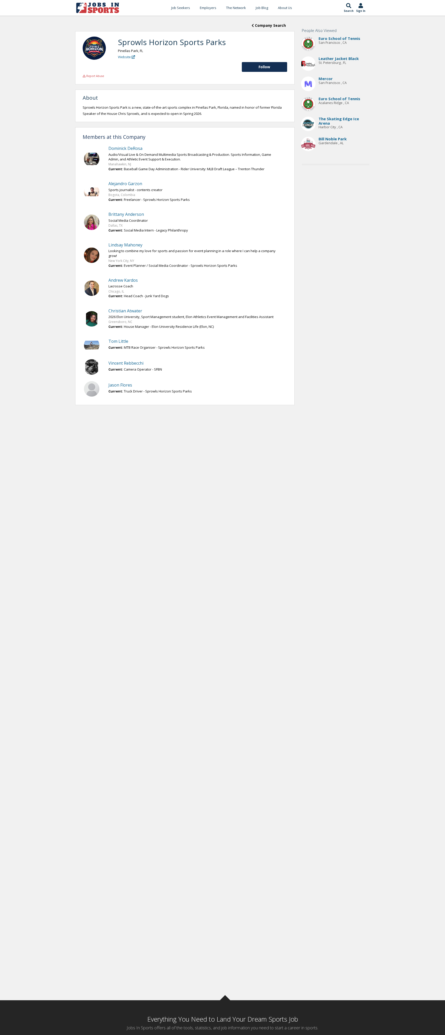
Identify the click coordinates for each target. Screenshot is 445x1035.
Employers (208, 7)
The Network (236, 7)
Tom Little (118, 341)
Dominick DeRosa (125, 148)
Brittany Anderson (126, 214)
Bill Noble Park (333, 139)
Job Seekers (180, 7)
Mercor (326, 78)
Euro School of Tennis (339, 38)
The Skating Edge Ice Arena (339, 121)
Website (125, 57)
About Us (285, 7)
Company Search (270, 25)
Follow (264, 66)
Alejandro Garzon (125, 183)
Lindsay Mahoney (125, 245)
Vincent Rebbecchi (125, 363)
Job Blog (262, 7)
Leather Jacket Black (339, 58)
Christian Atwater (125, 311)
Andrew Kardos (123, 280)
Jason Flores (120, 385)
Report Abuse (94, 76)
